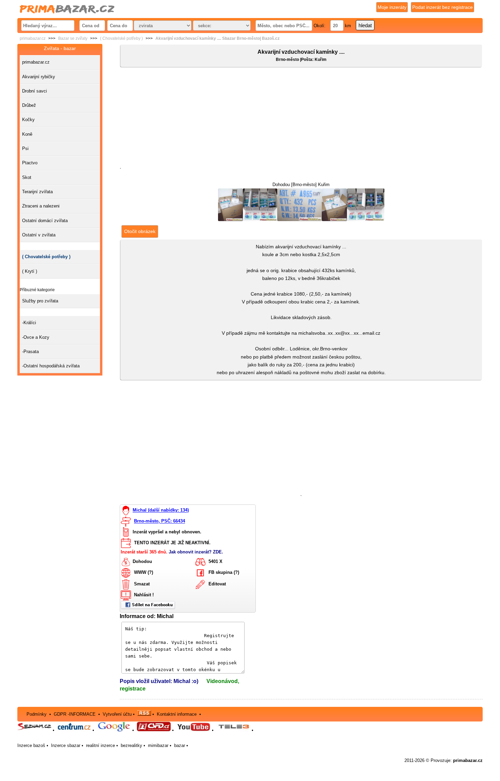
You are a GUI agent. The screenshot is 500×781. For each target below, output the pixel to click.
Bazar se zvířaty (72, 38)
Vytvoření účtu (117, 714)
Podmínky (37, 714)
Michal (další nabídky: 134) (161, 510)
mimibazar (158, 745)
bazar (179, 745)
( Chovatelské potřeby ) (121, 38)
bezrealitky (131, 745)
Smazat (142, 583)
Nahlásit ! (144, 594)
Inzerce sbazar (65, 745)
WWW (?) (143, 572)
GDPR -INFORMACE (75, 714)
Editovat (217, 583)
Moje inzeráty (392, 7)
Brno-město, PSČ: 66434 (159, 521)
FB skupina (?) (224, 572)
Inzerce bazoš (31, 745)
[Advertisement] (301, 118)
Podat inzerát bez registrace (442, 7)
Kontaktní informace (177, 714)
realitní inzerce (100, 745)
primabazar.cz (33, 38)
